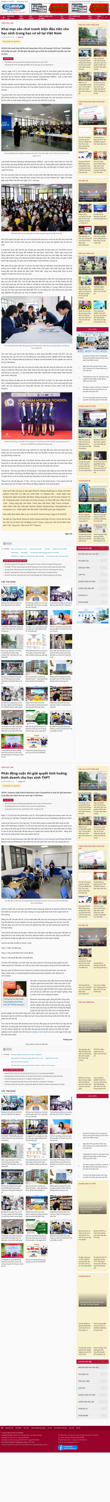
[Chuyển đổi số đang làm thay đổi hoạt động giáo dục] (100, 208)
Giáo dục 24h (10, 17)
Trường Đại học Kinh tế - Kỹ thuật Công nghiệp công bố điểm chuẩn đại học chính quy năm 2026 (96, 379)
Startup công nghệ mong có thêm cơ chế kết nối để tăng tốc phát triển (100, 518)
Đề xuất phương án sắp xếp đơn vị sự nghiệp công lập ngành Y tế (24, 1079)
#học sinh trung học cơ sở (19, 549)
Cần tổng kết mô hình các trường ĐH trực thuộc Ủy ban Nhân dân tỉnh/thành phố (85, 240)
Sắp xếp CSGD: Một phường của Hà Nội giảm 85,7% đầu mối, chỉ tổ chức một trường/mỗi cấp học (34, 569)
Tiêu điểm (21, 17)
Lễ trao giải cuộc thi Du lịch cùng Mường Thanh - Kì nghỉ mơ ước (24, 809)
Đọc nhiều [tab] (92, 329)
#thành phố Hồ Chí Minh (60, 549)
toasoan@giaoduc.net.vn (101, 1)
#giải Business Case (52, 1058)
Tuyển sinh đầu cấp (86, 588)
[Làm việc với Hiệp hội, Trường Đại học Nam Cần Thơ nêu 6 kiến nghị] (100, 230)
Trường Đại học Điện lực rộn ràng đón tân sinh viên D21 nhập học (61, 604)
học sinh (45, 839)
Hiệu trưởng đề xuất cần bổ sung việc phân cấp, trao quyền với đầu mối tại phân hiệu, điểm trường (100, 64)
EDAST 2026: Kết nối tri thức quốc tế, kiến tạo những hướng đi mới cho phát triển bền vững (36, 705)
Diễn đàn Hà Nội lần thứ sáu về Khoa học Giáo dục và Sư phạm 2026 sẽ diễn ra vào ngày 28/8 (36, 729)
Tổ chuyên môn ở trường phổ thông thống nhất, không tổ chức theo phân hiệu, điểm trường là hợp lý (85, 64)
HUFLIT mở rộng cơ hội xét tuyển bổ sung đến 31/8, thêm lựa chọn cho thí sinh (61, 629)
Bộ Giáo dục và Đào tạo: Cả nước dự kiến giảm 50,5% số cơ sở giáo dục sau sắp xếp (36, 605)
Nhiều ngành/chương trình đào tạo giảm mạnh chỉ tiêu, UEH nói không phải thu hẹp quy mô (60, 679)
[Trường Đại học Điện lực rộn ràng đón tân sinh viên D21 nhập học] (61, 593)
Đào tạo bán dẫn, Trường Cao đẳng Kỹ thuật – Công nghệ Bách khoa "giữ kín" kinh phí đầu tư (37, 679)
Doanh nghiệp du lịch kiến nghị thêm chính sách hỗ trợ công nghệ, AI (85, 518)
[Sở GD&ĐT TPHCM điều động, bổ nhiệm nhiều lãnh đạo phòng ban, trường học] (12, 617)
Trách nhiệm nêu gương (46, 17)
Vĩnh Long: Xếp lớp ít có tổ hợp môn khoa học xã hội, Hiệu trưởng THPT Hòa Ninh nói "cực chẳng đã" (11, 654)
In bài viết (8, 543)
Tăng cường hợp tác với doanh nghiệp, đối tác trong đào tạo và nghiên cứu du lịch (90, 197)
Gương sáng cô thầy (87, 406)
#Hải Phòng (14, 552)
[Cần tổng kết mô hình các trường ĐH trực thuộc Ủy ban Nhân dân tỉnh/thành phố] (85, 230)
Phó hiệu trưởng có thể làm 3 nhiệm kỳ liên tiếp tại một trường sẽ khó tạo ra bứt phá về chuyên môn (95, 389)
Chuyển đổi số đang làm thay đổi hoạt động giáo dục (100, 216)
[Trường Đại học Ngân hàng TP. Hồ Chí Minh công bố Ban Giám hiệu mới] (100, 131)
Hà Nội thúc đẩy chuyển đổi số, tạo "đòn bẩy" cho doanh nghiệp (91, 499)
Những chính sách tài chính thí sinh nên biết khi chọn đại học (11, 604)
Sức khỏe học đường (74, 17)
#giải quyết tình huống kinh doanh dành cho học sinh (27, 1058)
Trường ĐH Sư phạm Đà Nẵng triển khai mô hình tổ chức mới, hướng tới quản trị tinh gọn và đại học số (12, 754)
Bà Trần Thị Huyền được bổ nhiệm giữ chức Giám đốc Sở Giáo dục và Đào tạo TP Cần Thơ (91, 121)
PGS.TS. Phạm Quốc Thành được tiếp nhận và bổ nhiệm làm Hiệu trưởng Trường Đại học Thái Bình (100, 167)
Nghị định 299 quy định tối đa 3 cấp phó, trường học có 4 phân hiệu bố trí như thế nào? (95, 368)
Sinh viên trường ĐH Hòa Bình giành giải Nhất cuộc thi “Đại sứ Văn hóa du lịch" (28, 803)
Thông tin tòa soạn (22, 1)
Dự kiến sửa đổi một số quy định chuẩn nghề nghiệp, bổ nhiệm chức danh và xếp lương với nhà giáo (35, 1084)
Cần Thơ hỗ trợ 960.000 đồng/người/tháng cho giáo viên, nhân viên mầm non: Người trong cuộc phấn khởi (91, 269)
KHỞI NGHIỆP (83, 602)
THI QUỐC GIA (83, 561)
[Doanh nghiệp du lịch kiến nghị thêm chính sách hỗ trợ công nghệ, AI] (85, 508)
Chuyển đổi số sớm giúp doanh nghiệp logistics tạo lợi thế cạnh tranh (85, 538)
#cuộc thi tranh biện (36, 549)
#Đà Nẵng (24, 552)
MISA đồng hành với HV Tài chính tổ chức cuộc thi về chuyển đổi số (25, 806)
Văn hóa (90, 17)
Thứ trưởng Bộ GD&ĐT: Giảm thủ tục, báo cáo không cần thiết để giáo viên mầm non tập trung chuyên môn (100, 316)
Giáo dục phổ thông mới (89, 25)
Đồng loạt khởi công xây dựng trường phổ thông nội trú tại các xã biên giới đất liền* (29, 1073)
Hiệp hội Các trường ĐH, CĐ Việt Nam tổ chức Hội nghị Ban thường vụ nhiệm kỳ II (85, 218)
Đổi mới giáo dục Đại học (88, 554)
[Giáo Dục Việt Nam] (13, 8)
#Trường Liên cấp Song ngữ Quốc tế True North (44, 552)
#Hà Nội (47, 549)
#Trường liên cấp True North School (58, 556)
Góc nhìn (31, 17)
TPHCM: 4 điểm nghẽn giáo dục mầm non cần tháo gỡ (100, 290)
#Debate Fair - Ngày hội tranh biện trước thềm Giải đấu (27, 556)
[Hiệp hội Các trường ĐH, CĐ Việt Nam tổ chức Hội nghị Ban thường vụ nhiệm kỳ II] (85, 208)
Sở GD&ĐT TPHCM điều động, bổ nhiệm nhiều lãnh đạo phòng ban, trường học (12, 629)
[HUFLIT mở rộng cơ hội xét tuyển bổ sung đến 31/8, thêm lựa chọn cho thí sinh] (61, 617)
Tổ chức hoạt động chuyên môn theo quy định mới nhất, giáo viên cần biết (95, 399)
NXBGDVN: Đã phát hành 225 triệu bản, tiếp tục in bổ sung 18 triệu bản (60, 705)
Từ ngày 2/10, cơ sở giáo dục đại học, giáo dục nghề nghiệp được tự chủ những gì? (36, 629)
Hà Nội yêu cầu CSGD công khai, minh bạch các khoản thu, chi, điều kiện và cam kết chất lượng (12, 729)
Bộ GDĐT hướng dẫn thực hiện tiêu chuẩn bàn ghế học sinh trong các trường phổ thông (31, 572)
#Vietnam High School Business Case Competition (26, 1054)
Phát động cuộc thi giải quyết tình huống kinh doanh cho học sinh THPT (26, 62)
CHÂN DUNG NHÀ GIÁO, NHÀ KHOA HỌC (91, 103)
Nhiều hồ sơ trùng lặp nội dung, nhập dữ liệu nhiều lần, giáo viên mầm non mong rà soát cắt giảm (85, 316)
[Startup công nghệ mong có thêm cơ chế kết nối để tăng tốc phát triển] (100, 508)
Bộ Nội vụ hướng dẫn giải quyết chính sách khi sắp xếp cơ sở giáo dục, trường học (29, 1081)
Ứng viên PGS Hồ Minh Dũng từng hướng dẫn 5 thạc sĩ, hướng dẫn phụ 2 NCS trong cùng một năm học (85, 167)
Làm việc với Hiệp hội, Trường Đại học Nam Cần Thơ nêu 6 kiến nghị (100, 239)
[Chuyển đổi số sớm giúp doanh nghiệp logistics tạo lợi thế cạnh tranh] (85, 528)
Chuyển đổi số (84, 481)
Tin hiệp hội (83, 181)
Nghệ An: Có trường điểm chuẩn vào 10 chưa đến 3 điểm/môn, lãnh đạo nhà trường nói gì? (85, 88)
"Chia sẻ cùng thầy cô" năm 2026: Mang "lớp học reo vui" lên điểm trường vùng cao (91, 423)
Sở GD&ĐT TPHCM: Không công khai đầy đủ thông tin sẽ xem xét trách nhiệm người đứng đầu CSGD (35, 567)
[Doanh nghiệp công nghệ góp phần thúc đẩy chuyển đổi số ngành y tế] (100, 528)
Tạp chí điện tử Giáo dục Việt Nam (37, 1044)
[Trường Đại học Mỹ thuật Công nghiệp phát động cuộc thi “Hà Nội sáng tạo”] (14, 989)
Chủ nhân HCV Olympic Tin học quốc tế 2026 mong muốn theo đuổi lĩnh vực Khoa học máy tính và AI (60, 654)
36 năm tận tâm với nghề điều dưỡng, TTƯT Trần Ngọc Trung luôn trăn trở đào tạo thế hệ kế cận (100, 467)
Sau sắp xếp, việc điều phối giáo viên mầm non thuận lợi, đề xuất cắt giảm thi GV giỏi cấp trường (85, 292)
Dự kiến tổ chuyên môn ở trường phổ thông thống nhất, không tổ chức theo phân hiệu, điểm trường (95, 358)
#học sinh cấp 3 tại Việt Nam (19, 1062)
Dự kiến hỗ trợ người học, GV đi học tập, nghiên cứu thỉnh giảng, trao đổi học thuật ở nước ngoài (12, 705)
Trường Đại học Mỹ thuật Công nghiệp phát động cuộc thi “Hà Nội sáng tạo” (13, 1002)
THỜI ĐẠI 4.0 (82, 595)
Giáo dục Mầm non (86, 253)
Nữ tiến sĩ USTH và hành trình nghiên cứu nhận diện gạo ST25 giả (100, 443)
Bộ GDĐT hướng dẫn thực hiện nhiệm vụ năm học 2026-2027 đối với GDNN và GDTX (61, 729)
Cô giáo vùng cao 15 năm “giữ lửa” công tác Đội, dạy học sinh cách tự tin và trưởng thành (85, 466)
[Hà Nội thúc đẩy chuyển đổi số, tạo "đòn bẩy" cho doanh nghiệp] (93, 492)
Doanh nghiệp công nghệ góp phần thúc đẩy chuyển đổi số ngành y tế (100, 538)
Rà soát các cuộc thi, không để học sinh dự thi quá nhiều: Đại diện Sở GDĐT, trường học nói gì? (99, 88)
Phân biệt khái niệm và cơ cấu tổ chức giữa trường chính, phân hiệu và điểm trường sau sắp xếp (36, 653)
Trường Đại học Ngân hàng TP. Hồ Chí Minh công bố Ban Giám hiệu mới (100, 141)
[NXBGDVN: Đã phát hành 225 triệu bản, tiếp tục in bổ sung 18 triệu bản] (61, 693)
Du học (62, 17)
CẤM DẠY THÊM (84, 568)
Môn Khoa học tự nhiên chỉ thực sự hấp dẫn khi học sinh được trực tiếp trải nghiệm (85, 444)
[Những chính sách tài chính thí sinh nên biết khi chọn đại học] (12, 593)
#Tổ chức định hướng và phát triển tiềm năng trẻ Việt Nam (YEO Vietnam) (33, 1065)
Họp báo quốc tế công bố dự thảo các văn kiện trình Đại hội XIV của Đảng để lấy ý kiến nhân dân (34, 1076)
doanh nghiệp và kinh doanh (37, 1032)
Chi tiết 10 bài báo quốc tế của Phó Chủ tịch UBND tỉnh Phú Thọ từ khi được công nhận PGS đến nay (85, 143)
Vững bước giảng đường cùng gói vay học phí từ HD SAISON (36, 752)
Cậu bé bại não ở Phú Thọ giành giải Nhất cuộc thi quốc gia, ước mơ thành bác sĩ (29, 65)
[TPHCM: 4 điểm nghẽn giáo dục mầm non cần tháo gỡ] (100, 281)
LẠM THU (81, 575)
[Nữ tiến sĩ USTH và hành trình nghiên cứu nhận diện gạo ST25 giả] (100, 433)
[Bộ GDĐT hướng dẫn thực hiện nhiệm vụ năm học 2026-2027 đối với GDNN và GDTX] (61, 717)
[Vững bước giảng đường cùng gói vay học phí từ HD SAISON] (37, 741)
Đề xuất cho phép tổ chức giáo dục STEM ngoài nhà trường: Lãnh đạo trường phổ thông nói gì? (33, 564)
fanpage (67, 1405)
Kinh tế (99, 17)
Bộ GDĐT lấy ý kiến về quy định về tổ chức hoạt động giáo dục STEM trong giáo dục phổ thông (33, 575)
